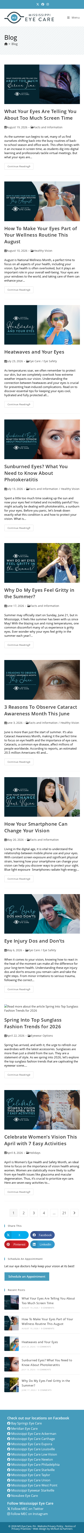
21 (64, 1213)
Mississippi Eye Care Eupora (31, 1444)
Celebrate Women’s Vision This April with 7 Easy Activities (40, 1140)
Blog (15, 44)
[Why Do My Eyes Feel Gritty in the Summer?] (11, 1385)
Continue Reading (21, 167)
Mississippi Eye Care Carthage (33, 1439)
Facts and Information (48, 127)
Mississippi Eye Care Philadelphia (35, 1464)
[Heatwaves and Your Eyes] (11, 1343)
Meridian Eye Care (24, 1428)
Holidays (34, 1153)
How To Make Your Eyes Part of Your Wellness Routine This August (40, 235)
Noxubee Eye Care (24, 1495)
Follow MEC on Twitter (27, 1509)
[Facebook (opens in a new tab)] (42, 4)
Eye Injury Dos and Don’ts (34, 941)
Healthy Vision (43, 250)
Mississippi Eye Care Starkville (33, 1470)
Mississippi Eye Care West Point (34, 1485)
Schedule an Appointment (26, 1276)
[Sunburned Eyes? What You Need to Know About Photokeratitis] (11, 1364)
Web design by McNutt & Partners (52, 1528)
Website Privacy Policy (50, 1526)
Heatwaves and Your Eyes (34, 351)
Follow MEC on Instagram (29, 1514)
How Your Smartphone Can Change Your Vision (36, 827)
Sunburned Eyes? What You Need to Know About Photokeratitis (36, 473)
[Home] (6, 44)
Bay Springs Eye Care (26, 1423)
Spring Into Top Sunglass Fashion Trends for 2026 (33, 1023)
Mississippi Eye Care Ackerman (33, 1434)
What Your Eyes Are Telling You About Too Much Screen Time (40, 114)
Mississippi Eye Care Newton (32, 1459)
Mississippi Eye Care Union (30, 1480)
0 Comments (47, 1307)
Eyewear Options (42, 1035)
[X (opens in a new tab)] (37, 4)
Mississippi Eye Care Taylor (30, 1475)
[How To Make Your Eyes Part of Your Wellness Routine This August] (11, 1323)
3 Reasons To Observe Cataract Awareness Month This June (40, 710)
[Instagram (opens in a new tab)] (47, 4)
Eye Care (35, 361)
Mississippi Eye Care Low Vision (34, 1454)
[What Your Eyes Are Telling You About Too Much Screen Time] (11, 1302)
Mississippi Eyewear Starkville (32, 1490)
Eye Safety (50, 361)
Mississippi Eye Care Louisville (33, 1449)
